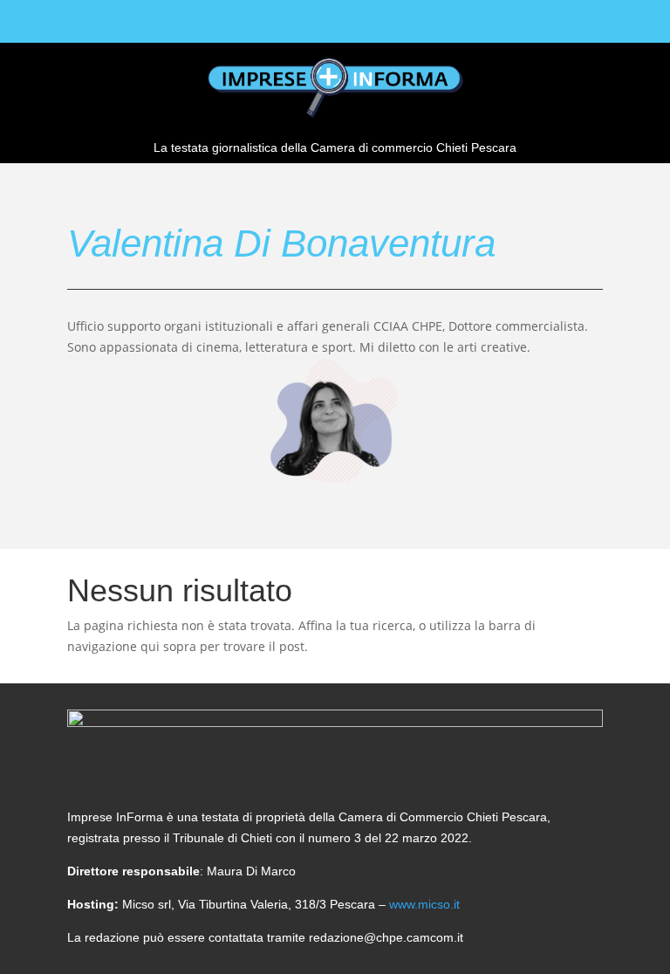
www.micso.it (424, 904)
